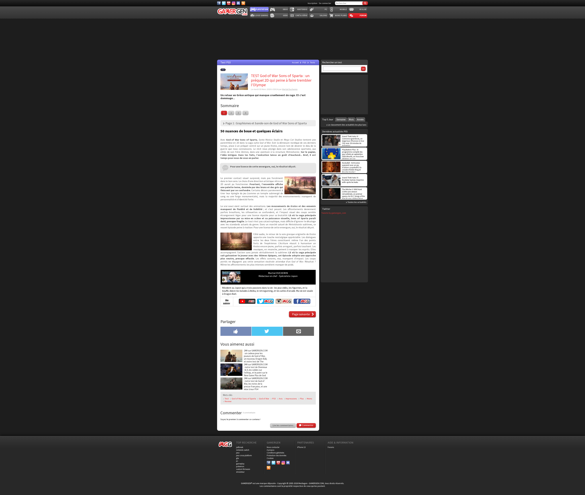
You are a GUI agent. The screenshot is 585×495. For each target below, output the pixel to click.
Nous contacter (273, 447)
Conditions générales (275, 452)
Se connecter (325, 3)
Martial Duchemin (290, 89)
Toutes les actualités (356, 202)
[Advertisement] (292, 368)
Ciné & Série (301, 15)
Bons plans (341, 15)
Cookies (270, 458)
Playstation (261, 9)
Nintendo (302, 9)
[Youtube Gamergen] (247, 302)
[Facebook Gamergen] (302, 302)
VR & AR (362, 9)
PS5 (223, 70)
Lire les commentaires (283, 425)
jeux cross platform (244, 455)
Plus (302, 398)
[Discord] (238, 3)
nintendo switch (242, 450)
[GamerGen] (232, 12)
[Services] (243, 3)
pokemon (240, 466)
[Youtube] (228, 3)
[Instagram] (233, 3)
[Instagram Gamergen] (284, 302)
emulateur (240, 472)
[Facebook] (219, 3)
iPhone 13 (301, 447)
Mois (351, 119)
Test (227, 398)
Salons (323, 15)
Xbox (285, 9)
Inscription (312, 3)
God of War (264, 398)
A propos (270, 450)
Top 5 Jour (327, 119)
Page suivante (301, 314)
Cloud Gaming (261, 15)
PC (326, 9)
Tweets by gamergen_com (333, 213)
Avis (281, 398)
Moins (309, 398)
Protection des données (276, 455)
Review (228, 401)
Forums (331, 447)
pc (237, 461)
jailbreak (239, 447)
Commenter (307, 425)
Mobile (343, 9)
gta (237, 458)
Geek (285, 15)
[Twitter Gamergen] (265, 302)
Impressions (291, 398)
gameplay (240, 463)
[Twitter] (224, 3)
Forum (363, 15)
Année (360, 119)
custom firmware (243, 469)
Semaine (341, 119)
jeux (237, 452)
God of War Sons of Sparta (244, 398)
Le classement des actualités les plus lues (347, 124)
